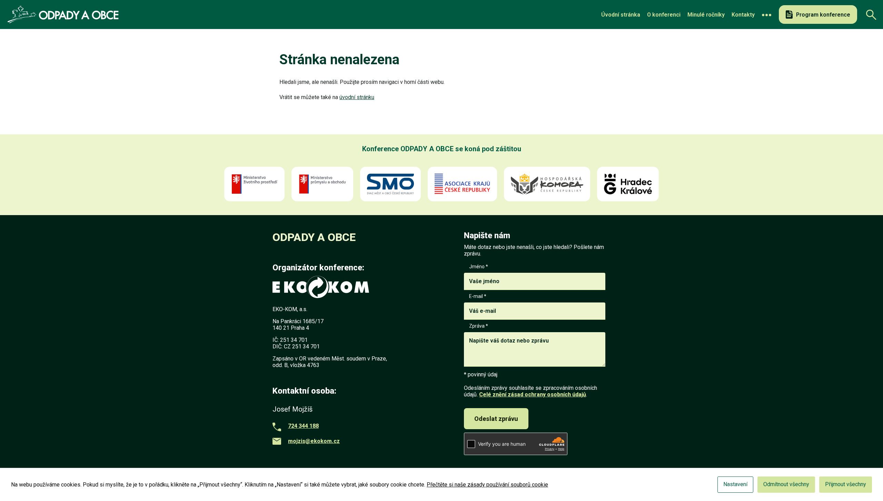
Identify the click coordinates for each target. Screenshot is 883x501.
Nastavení (735, 484)
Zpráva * (478, 326)
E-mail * (477, 296)
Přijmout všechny (845, 484)
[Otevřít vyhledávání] (869, 14)
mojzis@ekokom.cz (314, 441)
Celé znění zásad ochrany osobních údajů (532, 394)
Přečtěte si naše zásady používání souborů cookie (487, 484)
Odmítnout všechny (786, 484)
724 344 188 (303, 426)
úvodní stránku (356, 97)
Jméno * (478, 266)
